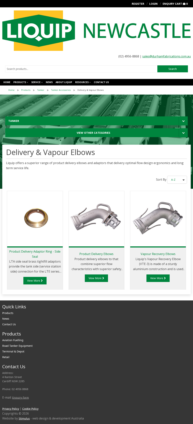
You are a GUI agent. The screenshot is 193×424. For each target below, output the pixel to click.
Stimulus (24, 418)
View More (34, 280)
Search (172, 69)
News (49, 82)
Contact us (101, 82)
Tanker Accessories (61, 90)
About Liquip (64, 82)
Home (6, 82)
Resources (82, 82)
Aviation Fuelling (12, 340)
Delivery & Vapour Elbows (90, 90)
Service (36, 82)
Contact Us (9, 324)
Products (19, 82)
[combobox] (81, 69)
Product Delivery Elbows (96, 254)
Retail (5, 357)
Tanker (40, 90)
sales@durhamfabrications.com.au (166, 56)
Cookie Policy (30, 408)
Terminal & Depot (13, 351)
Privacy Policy (10, 408)
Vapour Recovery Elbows (158, 254)
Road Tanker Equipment (17, 346)
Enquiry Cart (172, 3)
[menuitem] (14, 90)
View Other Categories (93, 132)
